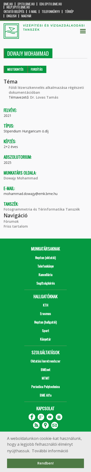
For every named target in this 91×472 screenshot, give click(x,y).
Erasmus (45, 313)
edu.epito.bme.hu (51, 4)
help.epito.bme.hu (18, 7)
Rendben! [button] (45, 463)
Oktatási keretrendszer (45, 360)
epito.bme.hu (26, 4)
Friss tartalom (16, 226)
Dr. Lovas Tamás (44, 97)
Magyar (26, 16)
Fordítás (37, 69)
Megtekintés (15, 69)
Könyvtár (45, 339)
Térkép (69, 11)
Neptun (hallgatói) (45, 321)
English (12, 16)
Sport (45, 330)
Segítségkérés (45, 283)
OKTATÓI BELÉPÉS (14, 11)
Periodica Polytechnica (45, 386)
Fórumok (11, 221)
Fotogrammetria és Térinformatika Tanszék (42, 209)
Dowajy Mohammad (21, 178)
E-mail (33, 11)
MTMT (46, 377)
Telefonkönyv (51, 11)
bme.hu (8, 4)
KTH (45, 304)
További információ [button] (50, 450)
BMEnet (45, 369)
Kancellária (45, 274)
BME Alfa (45, 395)
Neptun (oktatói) (45, 257)
